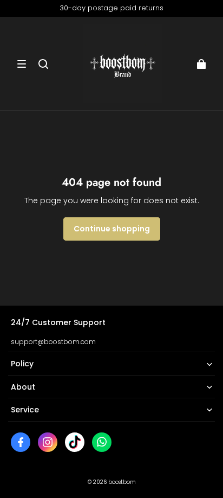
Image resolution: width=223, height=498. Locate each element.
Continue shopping (112, 228)
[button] (21, 64)
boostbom (122, 482)
